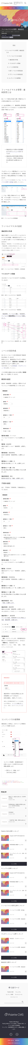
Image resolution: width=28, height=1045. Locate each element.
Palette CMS (12, 8)
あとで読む (25, 800)
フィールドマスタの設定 (15, 56)
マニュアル (19, 8)
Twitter (10, 1034)
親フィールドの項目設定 (16, 70)
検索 (25, 3)
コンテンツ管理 (9, 994)
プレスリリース (18, 994)
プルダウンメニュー (5, 37)
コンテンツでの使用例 (15, 78)
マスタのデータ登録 (15, 63)
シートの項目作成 (13, 67)
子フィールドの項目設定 (16, 74)
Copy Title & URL (21, 26)
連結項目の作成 (14, 59)
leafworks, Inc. (17, 1043)
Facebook (17, 1034)
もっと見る (14, 863)
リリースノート (14, 997)
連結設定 (11, 37)
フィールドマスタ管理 (16, 35)
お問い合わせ (11, 1040)
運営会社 (17, 1040)
